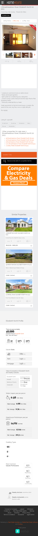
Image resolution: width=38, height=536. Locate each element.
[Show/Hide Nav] (2, 2)
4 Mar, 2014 (16, 20)
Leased (22, 509)
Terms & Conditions (9, 514)
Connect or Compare (11, 509)
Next (35, 56)
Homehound (19, 2)
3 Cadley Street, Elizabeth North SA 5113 (17, 145)
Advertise (16, 512)
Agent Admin (30, 514)
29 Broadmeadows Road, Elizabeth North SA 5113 (20, 138)
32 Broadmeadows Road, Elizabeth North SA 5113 (20, 140)
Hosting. (20, 524)
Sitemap (32, 511)
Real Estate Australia (14, 522)
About (9, 512)
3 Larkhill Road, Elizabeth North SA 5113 (18, 294)
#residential (11, 126)
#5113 (28, 123)
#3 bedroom (22, 123)
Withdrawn (30, 509)
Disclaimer (21, 514)
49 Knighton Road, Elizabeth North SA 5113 (19, 264)
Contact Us (7, 511)
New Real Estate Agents (20, 511)
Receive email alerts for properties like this (19, 161)
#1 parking (13, 123)
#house (4, 126)
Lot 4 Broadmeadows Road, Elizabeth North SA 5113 (20, 144)
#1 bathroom (5, 123)
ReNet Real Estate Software (30, 522)
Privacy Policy (26, 512)
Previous (3, 56)
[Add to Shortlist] (31, 245)
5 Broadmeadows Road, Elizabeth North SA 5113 (19, 142)
